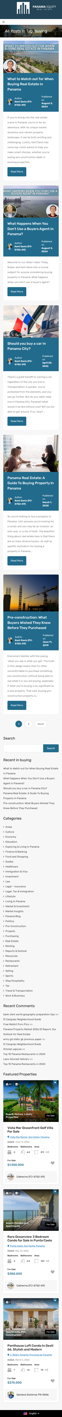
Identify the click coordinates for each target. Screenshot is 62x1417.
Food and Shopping (16, 856)
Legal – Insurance (15, 886)
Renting (10, 946)
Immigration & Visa (16, 871)
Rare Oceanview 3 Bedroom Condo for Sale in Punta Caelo (29, 1238)
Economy (10, 836)
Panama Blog (13, 916)
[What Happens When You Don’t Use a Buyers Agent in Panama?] (31, 202)
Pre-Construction (15, 926)
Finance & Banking (16, 851)
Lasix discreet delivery (16, 1059)
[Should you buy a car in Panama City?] (31, 321)
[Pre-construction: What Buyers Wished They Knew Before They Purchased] (31, 593)
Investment (12, 876)
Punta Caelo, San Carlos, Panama (27, 1246)
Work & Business (15, 995)
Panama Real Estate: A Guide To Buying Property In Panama (30, 483)
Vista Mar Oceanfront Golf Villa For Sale (30, 1130)
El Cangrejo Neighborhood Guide (22, 1019)
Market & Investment (17, 906)
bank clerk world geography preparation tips (29, 1014)
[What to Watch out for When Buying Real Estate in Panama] (31, 57)
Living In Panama (15, 901)
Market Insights (14, 911)
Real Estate (12, 941)
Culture (9, 831)
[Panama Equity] (36, 8)
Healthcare (11, 866)
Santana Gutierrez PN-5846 (33, 1394)
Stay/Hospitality (14, 980)
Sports (9, 975)
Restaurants (12, 960)
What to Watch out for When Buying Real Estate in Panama (30, 84)
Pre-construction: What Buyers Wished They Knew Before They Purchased (29, 622)
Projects (10, 931)
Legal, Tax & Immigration (19, 891)
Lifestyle (10, 896)
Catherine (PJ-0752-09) (31, 1176)
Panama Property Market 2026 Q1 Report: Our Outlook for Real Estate (29, 1032)
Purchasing (12, 936)
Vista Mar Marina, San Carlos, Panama (29, 1137)
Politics (9, 921)
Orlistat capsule (12, 1049)
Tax (7, 985)
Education (11, 841)
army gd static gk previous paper (22, 1039)
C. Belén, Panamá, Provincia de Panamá (31, 1354)
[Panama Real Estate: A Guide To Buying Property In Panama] (31, 453)
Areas (8, 826)
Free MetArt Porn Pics (16, 1024)
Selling (9, 970)
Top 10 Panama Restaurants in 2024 (24, 1054)
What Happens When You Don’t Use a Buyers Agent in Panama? (30, 228)
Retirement (11, 965)
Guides (9, 861)
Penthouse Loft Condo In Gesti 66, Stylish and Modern (30, 1347)
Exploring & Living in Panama (22, 846)
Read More (17, 171)
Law (7, 881)
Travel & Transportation (19, 990)
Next (40, 724)
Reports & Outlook (16, 951)
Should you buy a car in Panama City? (25, 788)
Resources (11, 955)
